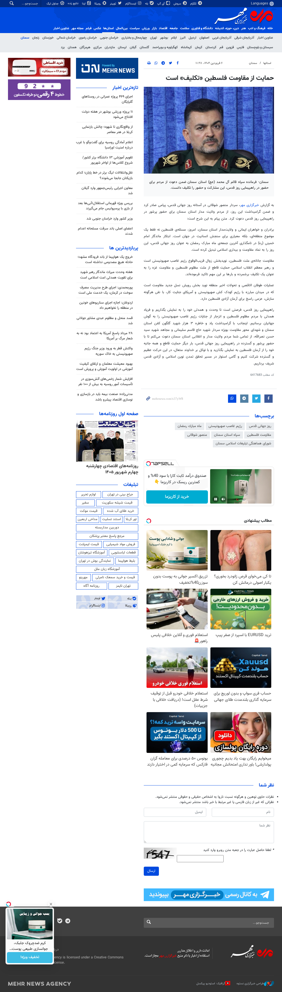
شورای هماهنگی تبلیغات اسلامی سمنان (243, 443)
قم (221, 47)
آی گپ (161, 4)
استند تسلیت (111, 519)
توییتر (113, 4)
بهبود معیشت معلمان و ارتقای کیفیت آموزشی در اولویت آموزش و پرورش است (104, 366)
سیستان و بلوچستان (260, 47)
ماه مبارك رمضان (190, 426)
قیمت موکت (88, 511)
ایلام (174, 37)
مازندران (110, 47)
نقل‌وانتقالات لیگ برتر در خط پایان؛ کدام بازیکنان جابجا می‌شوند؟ (105, 175)
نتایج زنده (73, 3)
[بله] (59, 921)
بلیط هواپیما (126, 561)
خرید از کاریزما (177, 496)
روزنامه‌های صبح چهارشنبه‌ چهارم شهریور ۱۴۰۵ (110, 469)
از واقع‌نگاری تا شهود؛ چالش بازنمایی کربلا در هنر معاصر (107, 129)
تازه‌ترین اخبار (125, 87)
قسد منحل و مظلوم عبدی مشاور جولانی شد (105, 320)
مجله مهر (77, 28)
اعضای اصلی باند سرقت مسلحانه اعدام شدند (105, 231)
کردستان (210, 47)
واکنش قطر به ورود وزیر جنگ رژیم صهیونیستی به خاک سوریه (109, 351)
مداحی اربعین (87, 519)
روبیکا (98, 4)
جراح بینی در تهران (120, 494)
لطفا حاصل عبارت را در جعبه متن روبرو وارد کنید (238, 850)
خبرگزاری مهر (249, 205)
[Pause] (215, 499)
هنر (243, 28)
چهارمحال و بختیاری (134, 37)
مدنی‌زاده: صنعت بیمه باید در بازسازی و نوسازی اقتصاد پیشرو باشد (105, 396)
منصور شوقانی (197, 435)
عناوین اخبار (265, 37)
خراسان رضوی (88, 37)
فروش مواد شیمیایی (120, 544)
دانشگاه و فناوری (202, 28)
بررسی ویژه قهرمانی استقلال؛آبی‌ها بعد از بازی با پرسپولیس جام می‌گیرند (105, 206)
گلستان (144, 47)
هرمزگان (85, 47)
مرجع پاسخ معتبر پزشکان (107, 536)
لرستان (122, 47)
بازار (154, 28)
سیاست (135, 28)
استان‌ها (108, 28)
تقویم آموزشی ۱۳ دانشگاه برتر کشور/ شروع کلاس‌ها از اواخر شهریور (107, 160)
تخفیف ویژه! (29, 958)
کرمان (198, 47)
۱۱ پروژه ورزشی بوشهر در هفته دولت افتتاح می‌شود (107, 114)
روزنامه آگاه (91, 586)
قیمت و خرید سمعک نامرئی (115, 577)
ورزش (146, 28)
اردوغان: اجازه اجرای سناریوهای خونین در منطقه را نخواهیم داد (106, 305)
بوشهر (164, 37)
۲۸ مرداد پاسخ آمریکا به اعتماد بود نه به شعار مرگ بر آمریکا (105, 336)
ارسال (151, 871)
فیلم (88, 28)
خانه (270, 28)
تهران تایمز (123, 586)
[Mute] (223, 499)
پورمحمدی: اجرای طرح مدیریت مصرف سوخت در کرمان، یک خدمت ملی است (105, 290)
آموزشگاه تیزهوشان (91, 552)
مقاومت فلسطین (259, 435)
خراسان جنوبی (109, 37)
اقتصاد (163, 28)
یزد (63, 47)
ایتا (84, 4)
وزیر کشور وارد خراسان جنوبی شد (109, 218)
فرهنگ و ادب (256, 28)
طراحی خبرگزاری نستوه (250, 983)
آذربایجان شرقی (244, 37)
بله (147, 4)
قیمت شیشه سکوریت (117, 503)
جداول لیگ (53, 4)
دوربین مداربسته (107, 527)
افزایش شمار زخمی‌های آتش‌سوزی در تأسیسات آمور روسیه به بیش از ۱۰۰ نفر (105, 381)
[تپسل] (148, 463)
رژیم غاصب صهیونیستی (225, 426)
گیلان (133, 47)
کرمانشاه (186, 47)
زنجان (35, 37)
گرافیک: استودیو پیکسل (210, 983)
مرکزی (97, 47)
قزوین (230, 47)
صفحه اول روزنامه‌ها (118, 414)
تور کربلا (131, 519)
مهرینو (83, 577)
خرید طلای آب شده (120, 511)
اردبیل (192, 37)
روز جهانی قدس (260, 426)
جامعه (174, 28)
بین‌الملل (122, 28)
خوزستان (48, 37)
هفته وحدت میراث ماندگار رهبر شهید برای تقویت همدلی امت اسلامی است (106, 274)
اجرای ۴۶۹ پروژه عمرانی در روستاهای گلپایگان (107, 99)
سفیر (85, 503)
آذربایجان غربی (221, 37)
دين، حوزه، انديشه (227, 28)
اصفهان (204, 37)
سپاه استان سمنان (227, 435)
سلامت (184, 28)
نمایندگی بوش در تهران (95, 561)
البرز (183, 37)
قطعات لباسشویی (123, 552)
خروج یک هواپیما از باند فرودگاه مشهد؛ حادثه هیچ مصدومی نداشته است (105, 259)
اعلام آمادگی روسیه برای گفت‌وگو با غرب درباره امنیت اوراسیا (104, 145)
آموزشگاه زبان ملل (107, 569)
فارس (240, 47)
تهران (153, 37)
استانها (267, 63)
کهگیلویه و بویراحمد (165, 47)
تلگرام (193, 4)
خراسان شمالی (66, 37)
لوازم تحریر (88, 494)
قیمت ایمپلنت (89, 544)
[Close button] (51, 904)
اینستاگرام (131, 4)
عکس (97, 28)
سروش (177, 4)
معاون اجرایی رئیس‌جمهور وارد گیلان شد (107, 190)
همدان (72, 47)
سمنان (25, 37)
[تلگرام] (67, 921)
